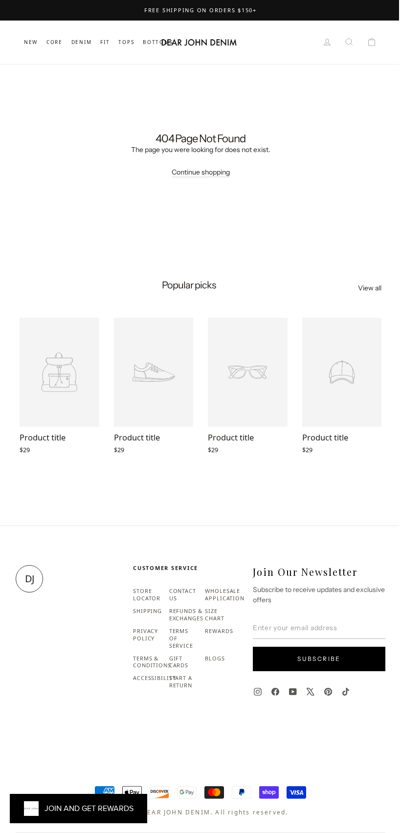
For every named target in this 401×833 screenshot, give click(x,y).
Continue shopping (201, 172)
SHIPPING (147, 610)
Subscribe (319, 658)
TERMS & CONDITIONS (152, 662)
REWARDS (219, 631)
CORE (54, 42)
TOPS (126, 42)
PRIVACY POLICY (145, 634)
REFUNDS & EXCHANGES (186, 614)
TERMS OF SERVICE (181, 638)
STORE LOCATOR (146, 594)
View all (369, 288)
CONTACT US (182, 594)
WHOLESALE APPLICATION (225, 594)
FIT (105, 42)
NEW (31, 42)
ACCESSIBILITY (154, 677)
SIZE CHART (214, 614)
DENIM (81, 42)
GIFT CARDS (178, 662)
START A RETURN (180, 681)
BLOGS (214, 658)
